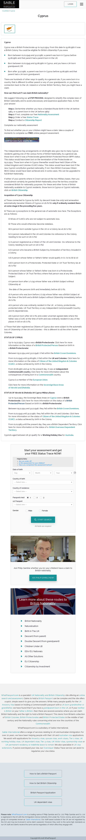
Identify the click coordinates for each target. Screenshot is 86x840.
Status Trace (32, 117)
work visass (63, 738)
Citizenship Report (33, 120)
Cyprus (12, 11)
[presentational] (29, 473)
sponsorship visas (74, 741)
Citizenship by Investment (37, 666)
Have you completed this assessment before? (35, 465)
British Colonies (12, 717)
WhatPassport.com (9, 695)
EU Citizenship (32, 661)
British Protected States (54, 717)
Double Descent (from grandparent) (42, 641)
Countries (5, 11)
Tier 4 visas (45, 741)
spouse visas (51, 738)
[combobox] (22, 473)
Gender (16, 510)
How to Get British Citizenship (43, 783)
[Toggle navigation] (81, 4)
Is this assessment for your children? (32, 463)
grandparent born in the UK (55, 708)
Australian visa (65, 735)
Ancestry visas (38, 738)
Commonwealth (43, 724)
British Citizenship (20, 190)
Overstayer (49, 748)
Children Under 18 (33, 646)
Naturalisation (31, 626)
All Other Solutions (34, 656)
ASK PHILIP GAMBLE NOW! (43, 578)
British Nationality (42, 603)
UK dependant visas (31, 741)
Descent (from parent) (35, 636)
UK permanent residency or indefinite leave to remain (29, 745)
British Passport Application (43, 793)
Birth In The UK (32, 631)
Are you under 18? (25, 461)
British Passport (45, 698)
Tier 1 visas (74, 738)
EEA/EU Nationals (33, 651)
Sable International (10, 732)
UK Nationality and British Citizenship (48, 695)
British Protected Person (47, 345)
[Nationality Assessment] (21, 140)
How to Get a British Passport (43, 774)
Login (70, 4)
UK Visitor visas (58, 741)
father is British (26, 711)
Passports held (18, 498)
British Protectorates (29, 717)
